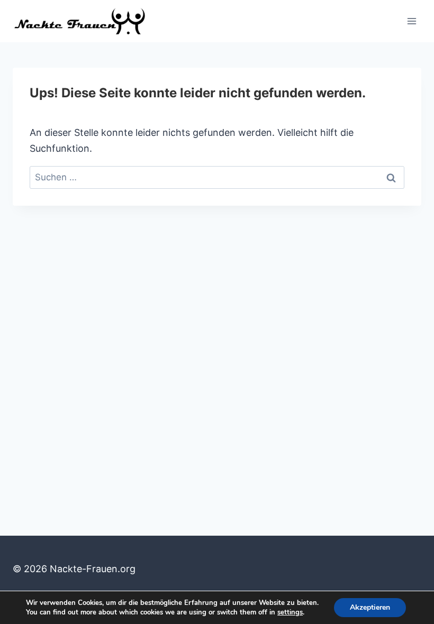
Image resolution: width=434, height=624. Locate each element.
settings (290, 612)
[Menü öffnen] (411, 21)
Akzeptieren (370, 607)
